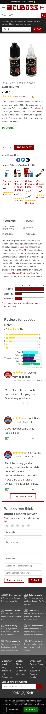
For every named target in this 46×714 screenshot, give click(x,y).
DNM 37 (22, 250)
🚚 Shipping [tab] (28, 228)
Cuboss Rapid (7, 182)
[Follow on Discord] (32, 693)
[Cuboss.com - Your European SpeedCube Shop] (22, 8)
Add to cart (24, 147)
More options (14, 580)
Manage (14, 709)
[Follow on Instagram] (18, 693)
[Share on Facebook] (18, 160)
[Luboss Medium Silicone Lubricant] (17, 173)
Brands (21, 83)
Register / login (36, 664)
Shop (12, 83)
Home (4, 83)
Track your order (6, 672)
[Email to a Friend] (28, 160)
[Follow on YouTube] (28, 693)
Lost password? (35, 669)
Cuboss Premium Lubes (29, 184)
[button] (3, 8)
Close (37, 29)
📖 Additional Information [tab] (8, 227)
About (18, 664)
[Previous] (2, 188)
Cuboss (31, 83)
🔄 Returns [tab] (7, 234)
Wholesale (21, 674)
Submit (35, 580)
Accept (30, 709)
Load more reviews (23, 496)
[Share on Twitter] (23, 160)
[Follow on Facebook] (14, 693)
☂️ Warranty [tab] (29, 234)
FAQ (4, 667)
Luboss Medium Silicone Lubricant (18, 185)
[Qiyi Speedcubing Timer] (39, 173)
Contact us (7, 677)
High (32, 273)
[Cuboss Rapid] (6, 173)
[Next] (43, 188)
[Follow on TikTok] (23, 693)
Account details (33, 675)
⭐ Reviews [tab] (28, 221)
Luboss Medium (20, 273)
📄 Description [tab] (9, 221)
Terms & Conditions (21, 669)
